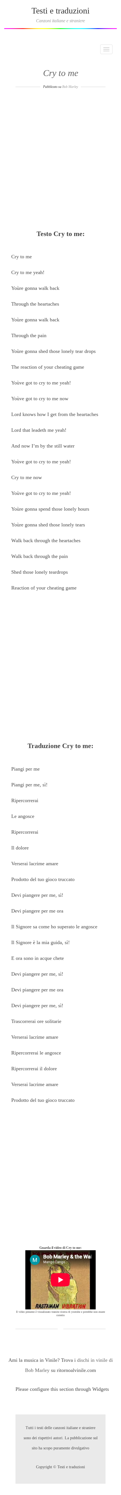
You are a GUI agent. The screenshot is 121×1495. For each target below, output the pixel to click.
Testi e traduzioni (60, 10)
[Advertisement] (60, 161)
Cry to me (60, 73)
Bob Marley (70, 87)
